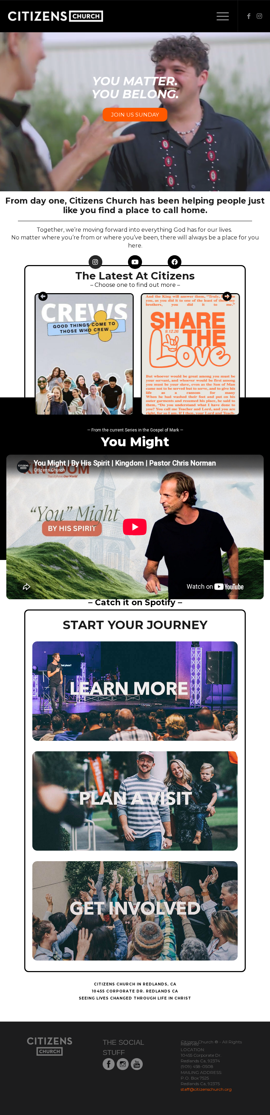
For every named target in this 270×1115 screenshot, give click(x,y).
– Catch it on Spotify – (135, 602)
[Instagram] (96, 262)
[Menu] (219, 16)
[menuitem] (219, 16)
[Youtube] (135, 262)
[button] (43, 296)
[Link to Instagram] (259, 16)
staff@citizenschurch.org (206, 1089)
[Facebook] (175, 262)
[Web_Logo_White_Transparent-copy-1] (74, 16)
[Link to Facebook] (249, 16)
